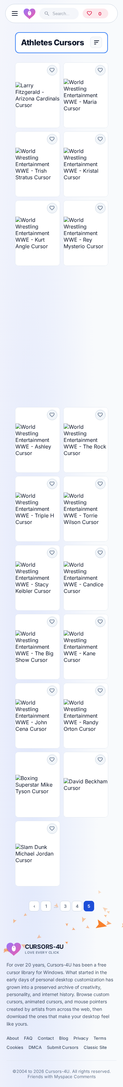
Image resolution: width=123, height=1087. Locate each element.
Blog (63, 1038)
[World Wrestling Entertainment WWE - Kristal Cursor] (85, 164)
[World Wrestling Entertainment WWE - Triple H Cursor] (37, 509)
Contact (46, 1038)
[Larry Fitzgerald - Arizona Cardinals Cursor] (37, 95)
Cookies (15, 1047)
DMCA (35, 1047)
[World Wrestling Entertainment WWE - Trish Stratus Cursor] (37, 164)
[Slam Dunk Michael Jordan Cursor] (37, 853)
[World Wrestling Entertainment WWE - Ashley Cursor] (37, 440)
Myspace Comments (75, 1076)
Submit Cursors (62, 1047)
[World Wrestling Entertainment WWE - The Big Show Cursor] (37, 647)
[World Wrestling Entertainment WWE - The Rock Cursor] (85, 440)
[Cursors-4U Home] (29, 13)
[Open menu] (14, 13)
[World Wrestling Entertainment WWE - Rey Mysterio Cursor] (85, 233)
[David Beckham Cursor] (85, 784)
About (13, 1038)
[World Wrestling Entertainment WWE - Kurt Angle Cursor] (37, 233)
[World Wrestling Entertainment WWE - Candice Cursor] (85, 578)
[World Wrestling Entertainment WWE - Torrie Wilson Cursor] (85, 509)
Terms (99, 1038)
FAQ (28, 1038)
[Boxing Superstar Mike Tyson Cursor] (37, 784)
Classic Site (95, 1047)
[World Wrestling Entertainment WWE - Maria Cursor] (85, 95)
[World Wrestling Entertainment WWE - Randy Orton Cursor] (85, 716)
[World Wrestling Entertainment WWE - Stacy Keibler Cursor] (37, 578)
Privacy (80, 1038)
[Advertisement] (61, 336)
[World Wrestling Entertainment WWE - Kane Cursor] (85, 647)
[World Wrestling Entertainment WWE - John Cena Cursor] (37, 716)
